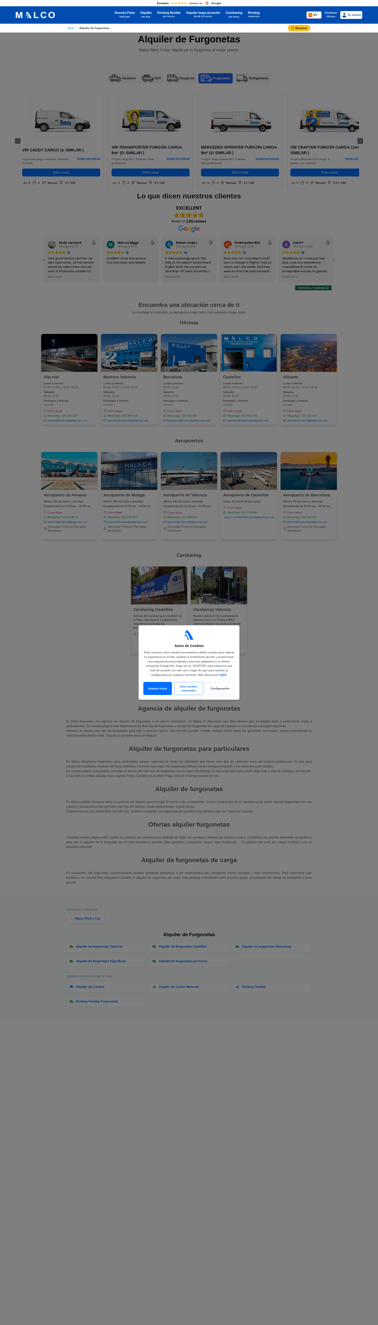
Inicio (71, 28)
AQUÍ (223, 674)
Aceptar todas (157, 688)
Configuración (220, 688)
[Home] (35, 15)
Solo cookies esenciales (188, 688)
